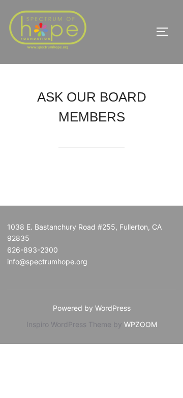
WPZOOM (140, 324)
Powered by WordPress (92, 308)
